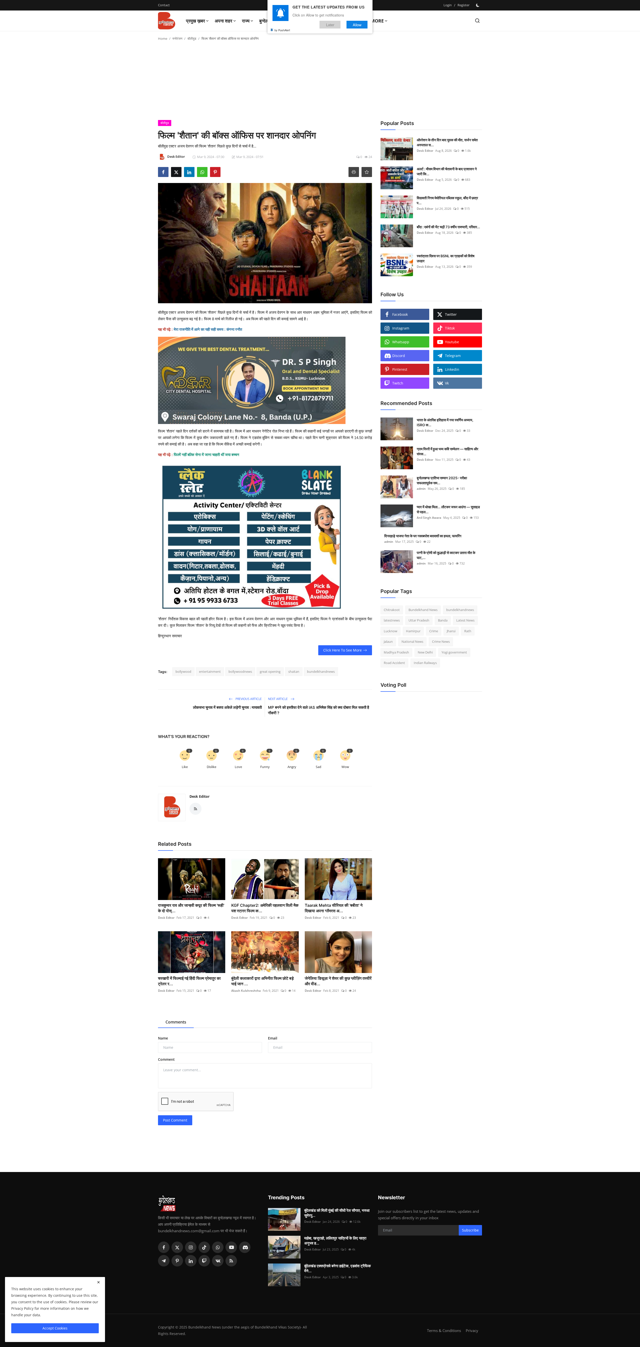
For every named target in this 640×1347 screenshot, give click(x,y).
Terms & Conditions (444, 1330)
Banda (443, 620)
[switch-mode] (478, 5)
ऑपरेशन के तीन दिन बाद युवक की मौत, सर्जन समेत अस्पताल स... (447, 142)
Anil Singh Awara (429, 518)
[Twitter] (177, 1247)
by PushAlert (282, 30)
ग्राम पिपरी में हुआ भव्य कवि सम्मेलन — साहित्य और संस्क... (447, 451)
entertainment (210, 671)
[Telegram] (164, 1260)
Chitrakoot (392, 610)
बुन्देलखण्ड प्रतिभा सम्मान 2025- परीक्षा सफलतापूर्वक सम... (442, 480)
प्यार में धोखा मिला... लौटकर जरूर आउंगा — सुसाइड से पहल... (448, 509)
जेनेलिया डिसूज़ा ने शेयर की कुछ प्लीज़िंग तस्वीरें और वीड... (338, 981)
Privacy (472, 1330)
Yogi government (454, 652)
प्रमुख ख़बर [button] (195, 21)
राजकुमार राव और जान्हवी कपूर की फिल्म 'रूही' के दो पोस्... (191, 908)
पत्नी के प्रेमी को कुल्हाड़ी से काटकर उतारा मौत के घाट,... (446, 555)
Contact (164, 5)
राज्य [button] (246, 21)
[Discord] (244, 1247)
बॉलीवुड (192, 38)
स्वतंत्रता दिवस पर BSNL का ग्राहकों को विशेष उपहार (445, 258)
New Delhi (425, 652)
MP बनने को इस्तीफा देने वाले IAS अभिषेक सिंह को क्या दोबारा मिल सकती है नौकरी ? (318, 710)
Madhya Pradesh (396, 652)
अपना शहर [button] (223, 21)
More (377, 21)
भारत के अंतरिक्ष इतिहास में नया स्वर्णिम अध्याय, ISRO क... (445, 422)
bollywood (183, 671)
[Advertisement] (320, 83)
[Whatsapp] (218, 1247)
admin (421, 488)
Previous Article (248, 699)
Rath (467, 631)
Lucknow (390, 631)
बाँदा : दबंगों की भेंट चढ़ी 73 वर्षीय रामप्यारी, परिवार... (448, 227)
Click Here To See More (342, 650)
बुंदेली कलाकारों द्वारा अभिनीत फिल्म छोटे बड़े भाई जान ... (262, 981)
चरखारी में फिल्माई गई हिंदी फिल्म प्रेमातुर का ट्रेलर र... (189, 981)
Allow (357, 24)
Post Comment (175, 1120)
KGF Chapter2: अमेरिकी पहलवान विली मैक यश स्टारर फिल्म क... (264, 908)
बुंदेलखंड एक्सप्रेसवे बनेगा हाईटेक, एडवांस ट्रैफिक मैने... (337, 1268)
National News (412, 642)
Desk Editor (200, 796)
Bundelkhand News (423, 610)
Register (464, 5)
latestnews (392, 620)
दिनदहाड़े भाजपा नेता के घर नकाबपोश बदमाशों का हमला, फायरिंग (422, 536)
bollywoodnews (240, 671)
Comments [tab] (176, 1022)
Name (163, 1038)
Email (272, 1038)
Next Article (278, 699)
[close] (98, 1282)
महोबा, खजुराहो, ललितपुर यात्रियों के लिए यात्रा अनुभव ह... (335, 1241)
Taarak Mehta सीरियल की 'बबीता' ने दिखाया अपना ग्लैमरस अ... (333, 908)
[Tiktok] (204, 1247)
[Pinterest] (177, 1260)
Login (448, 5)
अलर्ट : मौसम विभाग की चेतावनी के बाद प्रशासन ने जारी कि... (447, 171)
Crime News (441, 642)
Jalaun (388, 642)
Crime (433, 631)
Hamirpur (413, 631)
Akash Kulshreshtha (246, 990)
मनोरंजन (177, 38)
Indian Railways (425, 663)
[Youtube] (231, 1247)
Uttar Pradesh (418, 620)
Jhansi (451, 631)
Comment (166, 1059)
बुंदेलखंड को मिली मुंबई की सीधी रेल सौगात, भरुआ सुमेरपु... (337, 1213)
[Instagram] (190, 1247)
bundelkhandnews (321, 671)
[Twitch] (204, 1260)
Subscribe (470, 1230)
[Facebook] (164, 1247)
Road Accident (394, 663)
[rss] (231, 1260)
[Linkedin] (190, 1260)
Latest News (465, 620)
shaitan (293, 671)
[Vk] (218, 1260)
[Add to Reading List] (367, 172)
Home (162, 38)
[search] (477, 20)
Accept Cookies (55, 1328)
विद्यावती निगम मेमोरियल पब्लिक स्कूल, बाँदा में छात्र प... (447, 200)
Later (330, 24)
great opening (270, 671)
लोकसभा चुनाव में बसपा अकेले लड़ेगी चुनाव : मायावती (227, 707)
